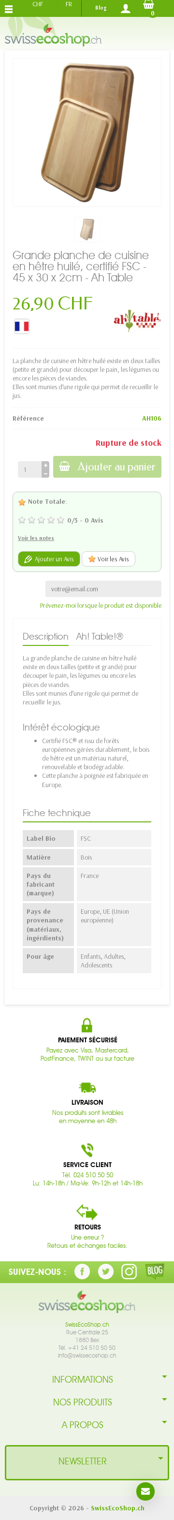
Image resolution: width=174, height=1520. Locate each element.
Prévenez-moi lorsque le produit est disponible (100, 605)
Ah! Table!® (100, 636)
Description (46, 636)
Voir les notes (36, 537)
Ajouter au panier (117, 466)
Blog (100, 7)
